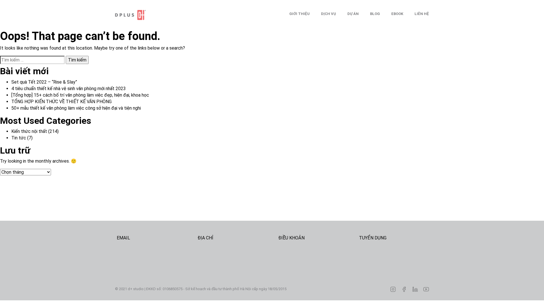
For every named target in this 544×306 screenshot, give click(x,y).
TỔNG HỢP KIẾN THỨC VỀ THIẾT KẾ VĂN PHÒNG (61, 101)
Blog (375, 14)
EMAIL (123, 238)
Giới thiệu (299, 14)
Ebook (397, 14)
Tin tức (18, 138)
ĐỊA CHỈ (205, 238)
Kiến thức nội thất (29, 131)
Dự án (353, 14)
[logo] (143, 15)
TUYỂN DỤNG (372, 238)
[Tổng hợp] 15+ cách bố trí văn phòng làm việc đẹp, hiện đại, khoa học (80, 95)
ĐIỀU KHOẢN (291, 238)
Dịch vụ (328, 14)
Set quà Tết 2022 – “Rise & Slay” (44, 82)
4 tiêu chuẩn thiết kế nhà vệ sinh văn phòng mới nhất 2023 (68, 88)
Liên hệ (422, 14)
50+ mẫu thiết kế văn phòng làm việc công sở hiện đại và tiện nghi (76, 108)
